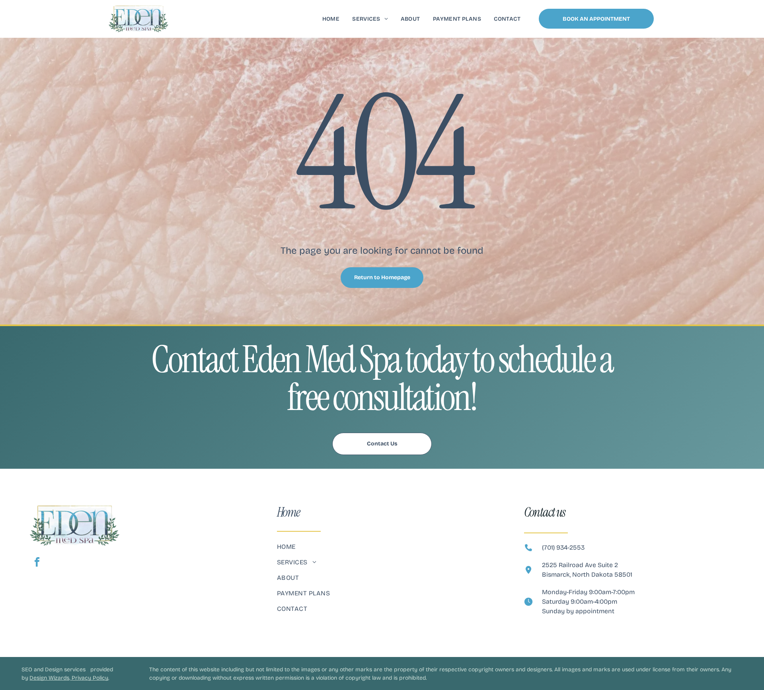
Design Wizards (49, 677)
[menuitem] (331, 19)
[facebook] (37, 563)
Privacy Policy (90, 677)
